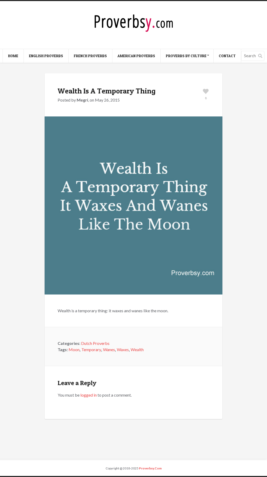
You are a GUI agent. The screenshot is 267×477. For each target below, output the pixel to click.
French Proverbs (90, 56)
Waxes (123, 349)
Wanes (109, 349)
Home (13, 56)
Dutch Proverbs (95, 343)
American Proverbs (136, 56)
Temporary (91, 349)
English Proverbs (46, 56)
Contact (227, 56)
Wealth (137, 349)
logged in (88, 394)
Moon (74, 349)
